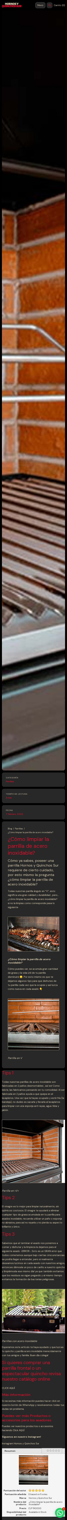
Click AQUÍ (18, 1430)
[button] (60, 1513)
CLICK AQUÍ (8, 1388)
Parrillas (10, 781)
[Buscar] (50, 5)
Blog (10, 828)
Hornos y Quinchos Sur (26, 1443)
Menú (40, 5)
